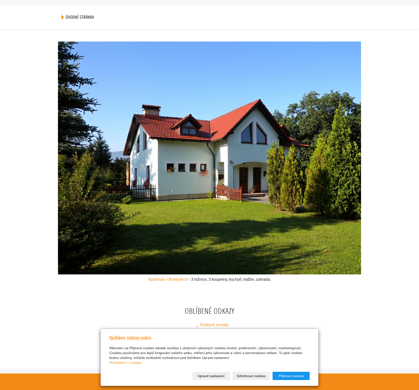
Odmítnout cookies (251, 376)
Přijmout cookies (291, 376)
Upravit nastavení (211, 376)
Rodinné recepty (214, 325)
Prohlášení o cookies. (125, 363)
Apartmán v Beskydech (168, 279)
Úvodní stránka (80, 17)
